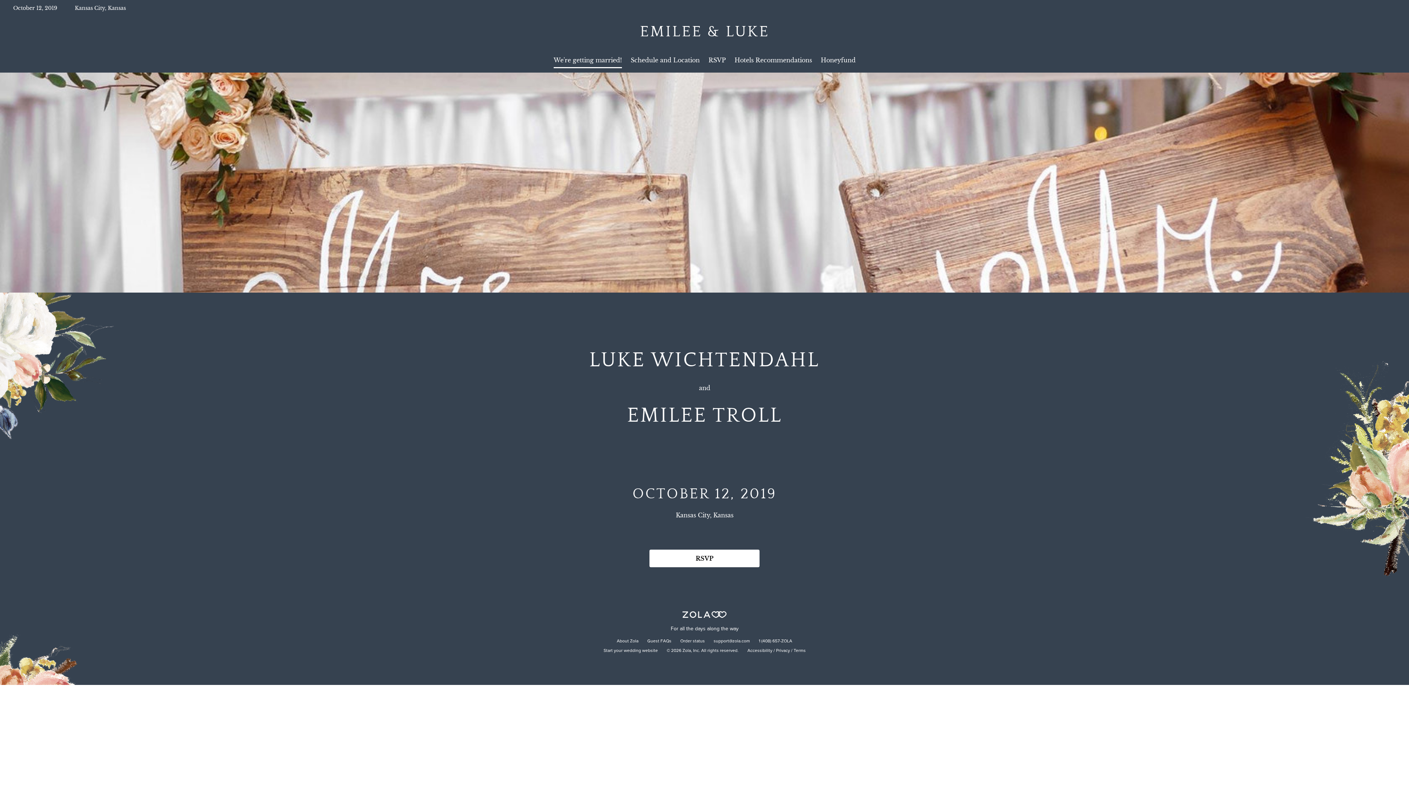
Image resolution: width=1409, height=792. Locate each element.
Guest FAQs (659, 641)
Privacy (783, 651)
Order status (692, 641)
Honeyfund (838, 60)
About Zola (627, 641)
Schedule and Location (665, 60)
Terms (800, 651)
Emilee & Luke (704, 31)
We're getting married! (588, 60)
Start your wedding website (631, 651)
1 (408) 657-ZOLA (775, 641)
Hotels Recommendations (773, 60)
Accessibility (759, 651)
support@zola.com (732, 641)
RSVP (717, 60)
